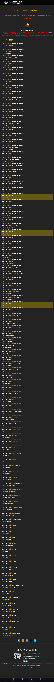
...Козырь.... (15, 82)
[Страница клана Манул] (18, 656)
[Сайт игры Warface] (27, 650)
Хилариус (15, 442)
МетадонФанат (9, 503)
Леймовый (15, 406)
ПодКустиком (9, 120)
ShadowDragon (16, 430)
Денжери (7, 473)
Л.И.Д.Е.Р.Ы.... (9, 521)
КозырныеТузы (9, 575)
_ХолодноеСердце (10, 485)
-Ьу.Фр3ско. (15, 76)
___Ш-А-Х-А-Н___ (10, 90)
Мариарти (15, 459)
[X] (31, 640)
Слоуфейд (8, 401)
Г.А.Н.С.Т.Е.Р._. (16, 160)
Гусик (7, 557)
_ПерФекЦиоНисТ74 (17, 274)
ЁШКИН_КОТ (8, 209)
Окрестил (15, 597)
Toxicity (7, 599)
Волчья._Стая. (9, 168)
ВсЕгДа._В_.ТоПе (10, 587)
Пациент (14, 232)
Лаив (13, 627)
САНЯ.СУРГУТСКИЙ (17, 519)
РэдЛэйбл (8, 305)
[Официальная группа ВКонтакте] (24, 661)
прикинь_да (8, 108)
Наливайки (8, 365)
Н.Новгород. (8, 156)
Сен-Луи (7, 66)
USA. (6, 60)
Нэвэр (14, 310)
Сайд (6, 233)
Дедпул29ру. (15, 603)
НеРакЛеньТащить (17, 507)
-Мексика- (15, 346)
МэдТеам (7, 383)
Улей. (6, 287)
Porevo (14, 561)
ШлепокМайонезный (11, 78)
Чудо (6, 132)
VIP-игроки (33, 10)
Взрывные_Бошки (10, 323)
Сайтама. (15, 118)
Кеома (14, 549)
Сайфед (14, 573)
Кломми (14, 304)
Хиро (13, 178)
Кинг (6, 42)
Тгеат (7, 257)
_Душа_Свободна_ (17, 483)
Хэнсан (14, 190)
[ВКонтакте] (18, 640)
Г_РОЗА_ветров (9, 126)
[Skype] (35, 640)
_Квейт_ (14, 64)
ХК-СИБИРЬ (8, 54)
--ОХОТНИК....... (16, 609)
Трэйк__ (14, 615)
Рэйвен (14, 352)
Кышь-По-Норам (9, 227)
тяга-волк (15, 106)
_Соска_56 (15, 244)
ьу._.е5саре (15, 202)
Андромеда (15, 196)
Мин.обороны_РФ (10, 497)
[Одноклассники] (22, 640)
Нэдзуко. (14, 477)
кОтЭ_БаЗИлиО (16, 316)
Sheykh (14, 214)
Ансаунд (14, 400)
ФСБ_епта (8, 605)
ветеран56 (15, 286)
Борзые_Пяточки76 (10, 102)
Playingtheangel (16, 454)
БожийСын (15, 501)
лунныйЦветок (16, 465)
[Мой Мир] (27, 640)
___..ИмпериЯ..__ (10, 569)
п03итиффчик (16, 513)
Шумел (7, 449)
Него (6, 353)
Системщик (15, 334)
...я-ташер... (15, 382)
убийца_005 (15, 298)
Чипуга (14, 322)
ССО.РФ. (7, 617)
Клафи (14, 250)
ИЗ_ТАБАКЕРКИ (9, 545)
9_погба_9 (15, 394)
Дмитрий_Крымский (18, 112)
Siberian (14, 579)
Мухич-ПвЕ (15, 268)
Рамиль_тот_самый (17, 262)
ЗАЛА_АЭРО (8, 527)
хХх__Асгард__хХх (10, 84)
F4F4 (6, 114)
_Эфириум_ (8, 593)
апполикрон (15, 621)
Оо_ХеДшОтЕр (16, 124)
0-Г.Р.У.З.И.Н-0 (16, 184)
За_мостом (8, 299)
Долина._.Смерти (10, 162)
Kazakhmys (8, 359)
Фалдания (15, 220)
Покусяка (8, 96)
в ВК (32, 656)
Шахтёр (14, 358)
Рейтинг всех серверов (21, 10)
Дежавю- (14, 436)
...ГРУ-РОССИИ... (9, 150)
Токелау (7, 437)
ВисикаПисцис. (16, 70)
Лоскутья (14, 555)
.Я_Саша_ (14, 567)
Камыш (14, 448)
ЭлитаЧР (7, 215)
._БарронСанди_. (17, 370)
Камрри (14, 388)
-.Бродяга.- (8, 144)
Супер (7, 180)
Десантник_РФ (16, 495)
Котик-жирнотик (17, 256)
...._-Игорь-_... (16, 418)
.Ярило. (14, 525)
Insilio (7, 455)
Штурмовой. (8, 581)
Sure (6, 629)
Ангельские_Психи (10, 611)
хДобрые (7, 467)
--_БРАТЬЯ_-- (9, 635)
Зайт (13, 46)
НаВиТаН (14, 58)
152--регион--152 (17, 585)
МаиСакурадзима (17, 489)
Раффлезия (8, 341)
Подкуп (7, 533)
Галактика (8, 197)
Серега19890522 (17, 166)
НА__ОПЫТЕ (8, 293)
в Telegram (36, 656)
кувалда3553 (16, 364)
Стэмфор (14, 424)
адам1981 (15, 226)
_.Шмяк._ (14, 154)
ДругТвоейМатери (10, 491)
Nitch (13, 537)
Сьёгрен (14, 340)
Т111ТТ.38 (15, 148)
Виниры (14, 238)
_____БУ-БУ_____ (17, 88)
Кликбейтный (16, 328)
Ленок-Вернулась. (17, 100)
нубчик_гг (15, 471)
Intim (6, 551)
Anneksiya (8, 539)
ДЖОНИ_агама (16, 633)
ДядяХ (14, 142)
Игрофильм (8, 138)
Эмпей (14, 591)
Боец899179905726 (17, 412)
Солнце (14, 130)
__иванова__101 (16, 52)
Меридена (8, 347)
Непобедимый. (9, 263)
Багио (13, 531)
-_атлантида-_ (9, 377)
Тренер (14, 40)
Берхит (14, 376)
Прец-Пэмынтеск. (10, 515)
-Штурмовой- (16, 208)
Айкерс (14, 280)
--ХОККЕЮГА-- (16, 292)
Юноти (14, 543)
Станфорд (8, 479)
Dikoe (6, 563)
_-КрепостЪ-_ (9, 509)
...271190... (15, 172)
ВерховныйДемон (17, 94)
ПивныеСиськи (9, 419)
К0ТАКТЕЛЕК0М (9, 335)
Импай (14, 136)
